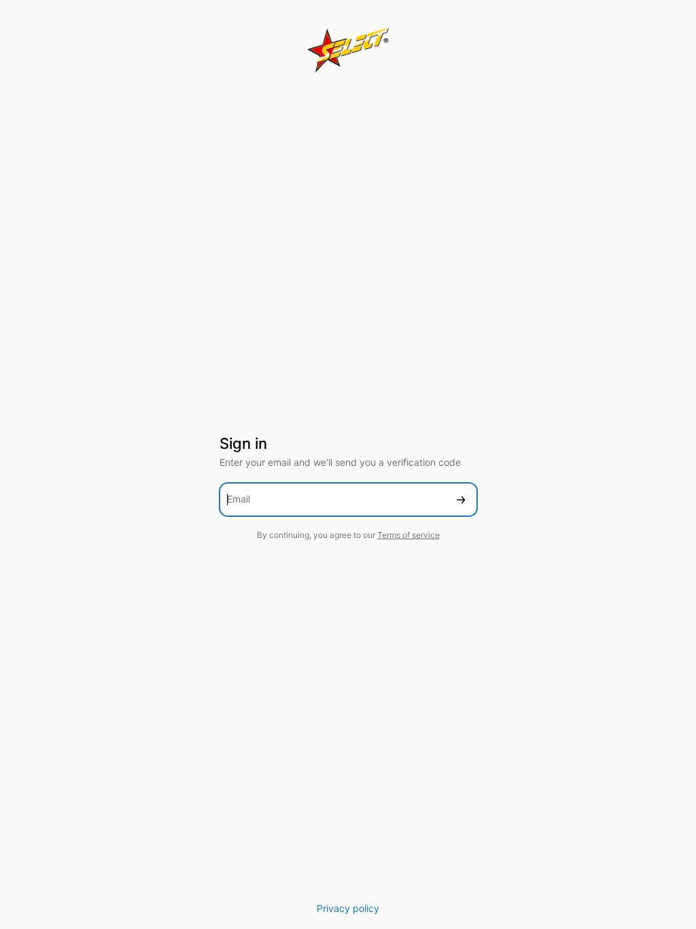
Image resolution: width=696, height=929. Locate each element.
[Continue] (460, 499)
